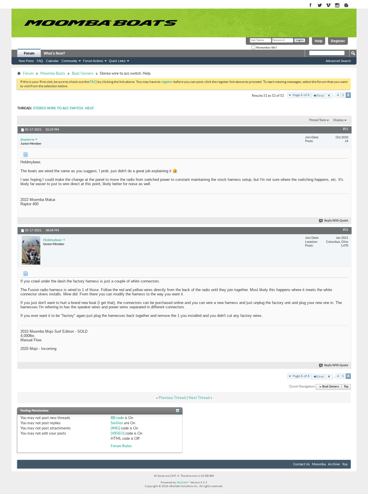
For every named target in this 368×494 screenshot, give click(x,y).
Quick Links (117, 61)
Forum (29, 53)
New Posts (26, 61)
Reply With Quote (336, 220)
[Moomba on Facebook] (310, 5)
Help (318, 41)
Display (338, 120)
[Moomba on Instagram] (337, 5)
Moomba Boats (52, 73)
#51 (345, 129)
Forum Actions (93, 61)
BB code (117, 418)
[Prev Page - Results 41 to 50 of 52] (329, 95)
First (320, 96)
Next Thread (199, 398)
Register (338, 41)
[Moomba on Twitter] (319, 5)
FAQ (40, 61)
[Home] (101, 23)
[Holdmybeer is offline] (31, 250)
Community (69, 61)
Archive (334, 464)
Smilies (117, 423)
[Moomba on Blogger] (349, 5)
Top (346, 386)
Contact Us (301, 464)
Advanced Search (338, 61)
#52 (345, 230)
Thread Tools (317, 120)
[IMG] (115, 428)
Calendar (52, 61)
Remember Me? (266, 47)
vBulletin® (183, 482)
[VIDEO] (117, 433)
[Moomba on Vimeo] (328, 5)
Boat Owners (82, 73)
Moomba (319, 464)
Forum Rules (121, 446)
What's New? (54, 53)
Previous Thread (172, 398)
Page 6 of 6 (301, 95)
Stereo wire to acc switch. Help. (63, 108)
